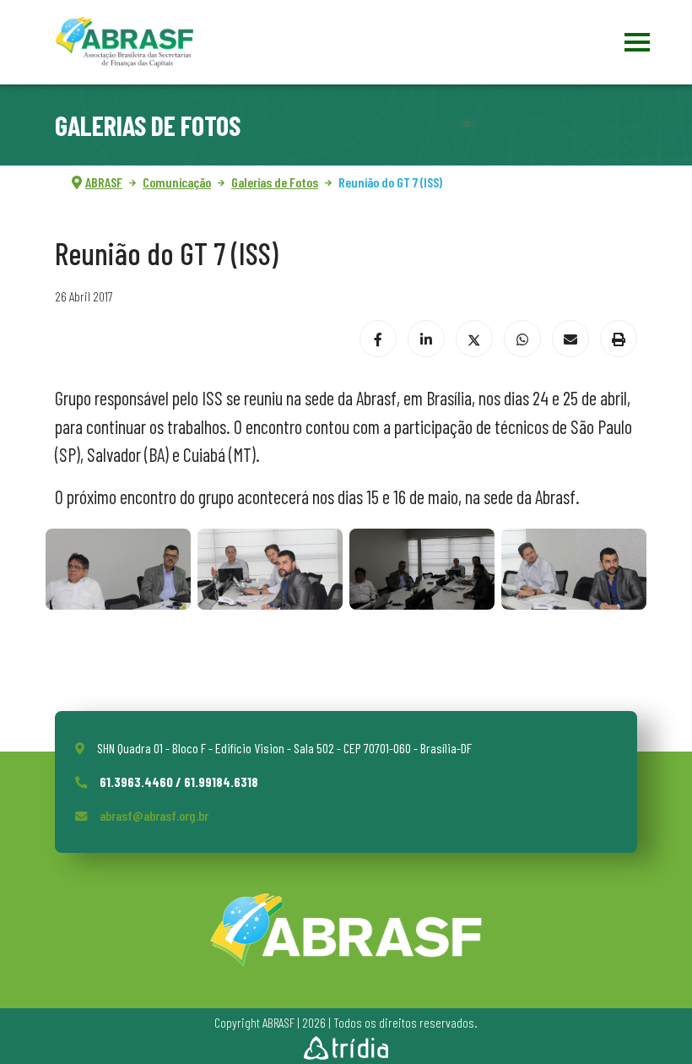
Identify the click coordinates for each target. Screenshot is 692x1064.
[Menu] (635, 42)
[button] (118, 569)
